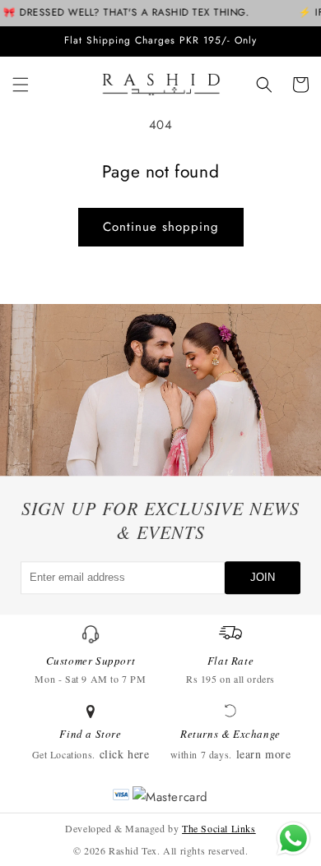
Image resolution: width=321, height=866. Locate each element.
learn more (263, 754)
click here (125, 754)
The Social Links (219, 828)
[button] (20, 85)
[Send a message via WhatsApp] (293, 838)
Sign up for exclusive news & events (160, 520)
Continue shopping (161, 227)
